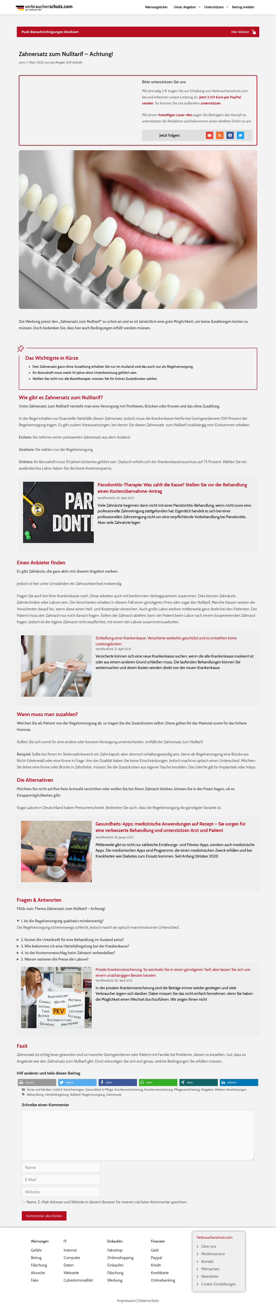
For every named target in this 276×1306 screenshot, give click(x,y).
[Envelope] (209, 135)
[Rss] (219, 135)
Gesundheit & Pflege (99, 1089)
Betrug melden (243, 7)
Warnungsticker (156, 7)
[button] (37, 1082)
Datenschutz (148, 1300)
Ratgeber (207, 1089)
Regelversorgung (93, 1094)
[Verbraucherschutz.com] (44, 7)
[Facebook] (230, 135)
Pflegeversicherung (187, 1089)
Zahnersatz (114, 1094)
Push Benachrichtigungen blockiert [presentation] (50, 32)
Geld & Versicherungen (68, 1089)
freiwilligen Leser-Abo (175, 115)
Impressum (126, 1300)
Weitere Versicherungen (231, 1089)
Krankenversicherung (129, 1089)
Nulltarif (75, 1094)
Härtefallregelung (56, 1094)
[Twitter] (240, 135)
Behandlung (35, 1094)
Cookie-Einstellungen (218, 1284)
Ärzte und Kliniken (39, 1089)
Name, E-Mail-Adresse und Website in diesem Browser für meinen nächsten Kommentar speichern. (107, 1202)
